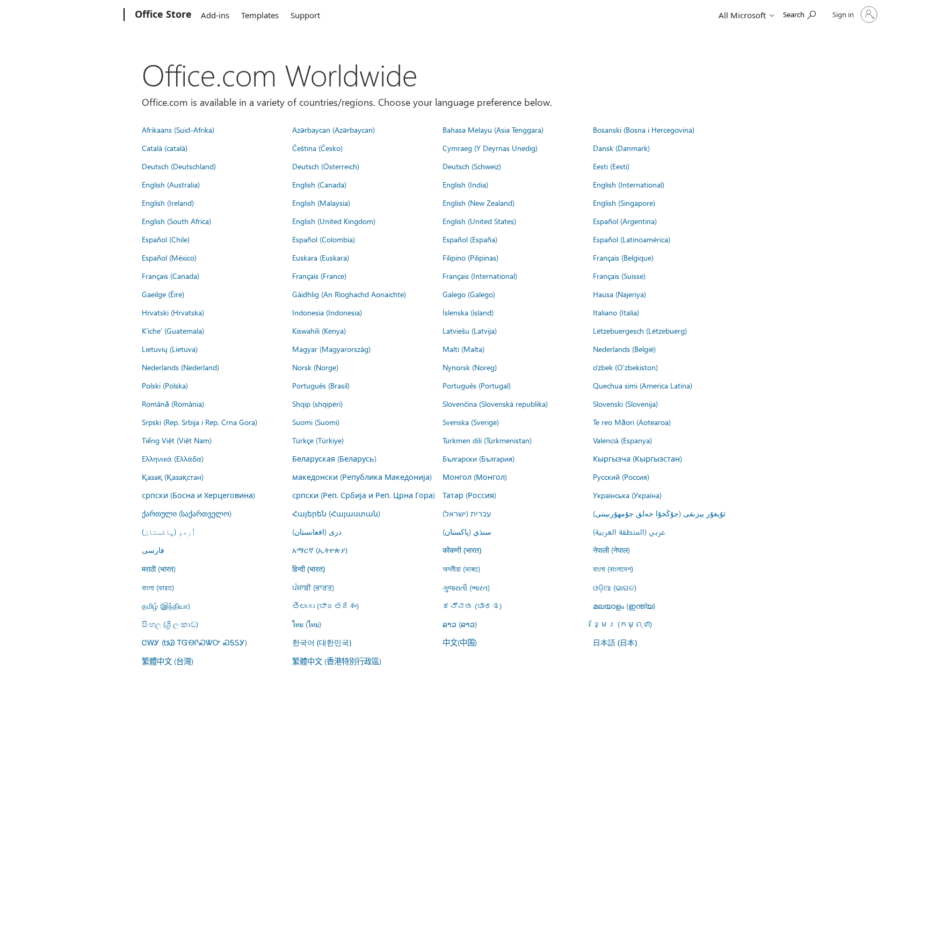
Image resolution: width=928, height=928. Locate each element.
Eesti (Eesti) (611, 166)
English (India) (465, 184)
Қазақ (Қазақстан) (173, 476)
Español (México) (169, 257)
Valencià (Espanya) (622, 440)
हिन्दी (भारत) (308, 569)
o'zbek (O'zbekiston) (625, 367)
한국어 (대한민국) (321, 642)
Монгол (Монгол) (475, 476)
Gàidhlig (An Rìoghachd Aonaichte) (349, 294)
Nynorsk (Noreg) (470, 367)
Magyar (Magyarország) (331, 348)
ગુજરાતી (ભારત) (466, 587)
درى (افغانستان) (317, 531)
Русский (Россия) (621, 476)
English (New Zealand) (478, 202)
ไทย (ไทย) (306, 623)
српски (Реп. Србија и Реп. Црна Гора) (363, 495)
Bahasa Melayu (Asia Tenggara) (493, 129)
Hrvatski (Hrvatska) (173, 312)
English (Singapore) (624, 202)
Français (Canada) (170, 275)
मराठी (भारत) (159, 568)
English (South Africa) (176, 220)
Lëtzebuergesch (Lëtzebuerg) (640, 330)
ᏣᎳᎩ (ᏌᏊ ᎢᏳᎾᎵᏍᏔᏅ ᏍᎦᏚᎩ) (194, 642)
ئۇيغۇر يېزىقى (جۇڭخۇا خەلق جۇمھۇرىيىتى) (659, 513)
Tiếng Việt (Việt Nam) (177, 440)
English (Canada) (319, 184)
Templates (260, 15)
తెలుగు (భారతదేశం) (325, 605)
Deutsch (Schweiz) (472, 166)
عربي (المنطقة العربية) (629, 531)
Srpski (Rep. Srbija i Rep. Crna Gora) (199, 421)
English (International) (628, 184)
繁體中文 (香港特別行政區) (336, 661)
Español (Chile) (166, 239)
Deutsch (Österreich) (325, 166)
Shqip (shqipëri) (317, 403)
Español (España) (470, 239)
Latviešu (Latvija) (470, 330)
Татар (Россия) (469, 495)
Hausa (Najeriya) (619, 294)
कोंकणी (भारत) (462, 550)
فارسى (153, 549)
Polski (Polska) (165, 385)
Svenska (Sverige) (471, 421)
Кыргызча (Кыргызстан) (637, 458)
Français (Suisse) (619, 275)
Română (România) (173, 403)
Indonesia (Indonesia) (327, 312)
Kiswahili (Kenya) (319, 330)
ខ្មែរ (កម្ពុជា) (622, 623)
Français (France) (319, 275)
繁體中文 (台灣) (167, 661)
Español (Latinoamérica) (631, 239)
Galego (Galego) (469, 294)
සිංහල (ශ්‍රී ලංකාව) (170, 623)
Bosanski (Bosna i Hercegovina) (643, 129)
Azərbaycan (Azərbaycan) (333, 129)
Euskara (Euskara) (320, 257)
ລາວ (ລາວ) (460, 623)
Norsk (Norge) (315, 367)
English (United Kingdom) (333, 220)
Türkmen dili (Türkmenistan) (487, 440)
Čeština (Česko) (317, 147)
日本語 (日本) (615, 642)
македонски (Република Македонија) (362, 476)
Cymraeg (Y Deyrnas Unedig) (490, 147)
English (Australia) (171, 184)
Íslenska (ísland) (468, 312)
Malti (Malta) (463, 348)
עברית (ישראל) (467, 513)
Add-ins (215, 15)
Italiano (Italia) (616, 312)
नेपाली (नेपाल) (611, 549)
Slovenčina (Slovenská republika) (495, 403)
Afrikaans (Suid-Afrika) (178, 129)
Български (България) (478, 458)
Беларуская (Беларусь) (334, 458)
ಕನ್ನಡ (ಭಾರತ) (472, 605)
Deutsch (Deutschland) (179, 166)
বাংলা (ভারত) (158, 587)
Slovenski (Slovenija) (625, 403)
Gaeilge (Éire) (163, 294)
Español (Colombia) (323, 239)
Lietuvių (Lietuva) (170, 348)
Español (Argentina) (625, 220)
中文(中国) (460, 642)
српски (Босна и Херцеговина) (198, 495)
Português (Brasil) (321, 385)
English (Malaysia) (321, 202)
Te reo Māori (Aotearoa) (632, 421)
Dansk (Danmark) (621, 147)
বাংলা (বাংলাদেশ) (613, 568)
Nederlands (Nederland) (180, 367)
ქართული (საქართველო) (186, 513)
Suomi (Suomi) (315, 421)
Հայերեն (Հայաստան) (336, 513)
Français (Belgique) (623, 257)
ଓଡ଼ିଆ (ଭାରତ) (614, 587)
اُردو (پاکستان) (168, 531)
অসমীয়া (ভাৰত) (461, 568)
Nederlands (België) (624, 348)
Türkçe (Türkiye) (318, 440)
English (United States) (479, 220)
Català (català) (164, 147)
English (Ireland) (168, 202)
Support (305, 15)
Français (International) (480, 275)
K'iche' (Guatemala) (173, 330)
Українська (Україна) (627, 495)
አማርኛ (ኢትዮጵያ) (319, 549)
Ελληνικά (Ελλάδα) (173, 458)
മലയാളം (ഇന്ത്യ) (624, 605)
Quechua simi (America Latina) (642, 385)
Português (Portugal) (477, 385)
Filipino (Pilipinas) (470, 257)
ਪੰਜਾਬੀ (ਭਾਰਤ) (313, 587)
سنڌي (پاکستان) (467, 531)
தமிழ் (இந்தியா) (166, 605)
